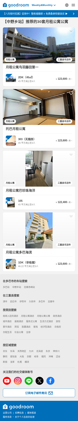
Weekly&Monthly (42, 5)
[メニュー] (73, 5)
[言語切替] (66, 5)
